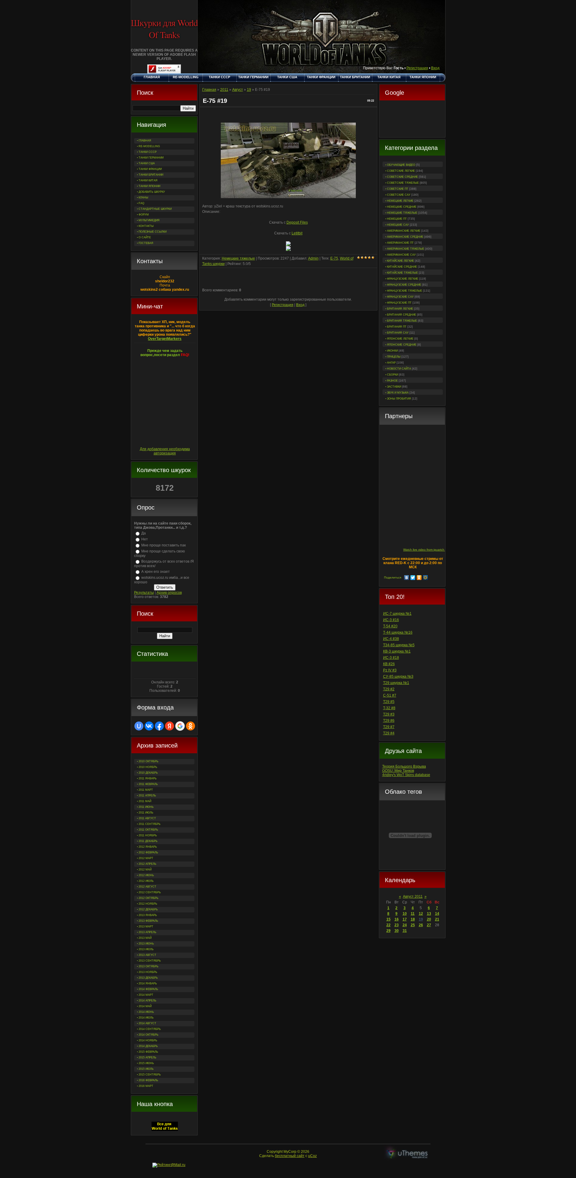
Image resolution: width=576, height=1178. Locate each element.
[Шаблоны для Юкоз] (407, 1153)
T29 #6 (388, 720)
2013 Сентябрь (150, 960)
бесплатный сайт (289, 1156)
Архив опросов (169, 592)
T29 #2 (388, 689)
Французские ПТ (399, 302)
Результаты (144, 592)
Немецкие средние (401, 206)
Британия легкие (400, 308)
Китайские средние (402, 266)
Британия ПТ (396, 326)
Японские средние (401, 344)
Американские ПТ (400, 242)
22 (388, 925)
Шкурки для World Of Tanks (164, 28)
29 (388, 931)
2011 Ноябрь (148, 835)
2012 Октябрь (148, 898)
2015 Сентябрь (150, 1074)
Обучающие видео (401, 164)
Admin (313, 258)
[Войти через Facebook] (159, 725)
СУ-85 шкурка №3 (398, 676)
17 (405, 919)
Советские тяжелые (403, 182)
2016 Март (146, 1085)
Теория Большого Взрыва (404, 766)
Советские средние (402, 176)
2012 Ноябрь (148, 903)
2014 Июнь (146, 1011)
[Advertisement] (412, 119)
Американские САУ (401, 254)
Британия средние (401, 314)
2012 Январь (148, 846)
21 (437, 919)
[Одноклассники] (419, 578)
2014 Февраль (148, 989)
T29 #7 (388, 727)
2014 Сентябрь (150, 1029)
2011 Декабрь (148, 841)
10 (405, 914)
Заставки (394, 386)
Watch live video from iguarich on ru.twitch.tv (433, 549)
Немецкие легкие (400, 200)
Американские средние (405, 236)
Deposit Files (297, 222)
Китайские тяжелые (402, 272)
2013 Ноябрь (148, 972)
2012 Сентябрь (150, 892)
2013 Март (146, 926)
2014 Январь (148, 983)
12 (421, 914)
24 (405, 925)
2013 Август (147, 954)
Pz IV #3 (390, 670)
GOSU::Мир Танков (398, 771)
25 (413, 925)
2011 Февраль (148, 784)
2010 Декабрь (148, 772)
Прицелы (393, 356)
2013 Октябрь (148, 966)
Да (143, 533)
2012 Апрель (147, 863)
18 (413, 919)
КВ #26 (389, 664)
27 (429, 925)
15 (388, 919)
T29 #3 (388, 714)
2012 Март (146, 858)
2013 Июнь (146, 943)
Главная (209, 90)
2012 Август (147, 886)
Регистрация (417, 68)
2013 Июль (146, 949)
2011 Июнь (146, 806)
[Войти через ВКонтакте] (149, 725)
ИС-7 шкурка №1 (397, 613)
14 (437, 914)
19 (421, 919)
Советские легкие (401, 170)
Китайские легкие (400, 260)
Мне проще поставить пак (163, 545)
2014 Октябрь (148, 1034)
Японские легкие (400, 338)
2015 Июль (146, 1068)
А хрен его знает (155, 572)
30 (396, 931)
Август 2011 (413, 896)
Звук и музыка (398, 392)
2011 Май (145, 801)
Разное (392, 380)
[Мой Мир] (425, 578)
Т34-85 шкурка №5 (399, 645)
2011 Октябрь (148, 829)
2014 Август (147, 1023)
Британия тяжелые (402, 320)
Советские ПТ (397, 188)
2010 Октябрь (148, 761)
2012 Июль (146, 880)
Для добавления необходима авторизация (165, 451)
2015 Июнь (146, 1063)
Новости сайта (399, 368)
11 (413, 914)
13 (429, 914)
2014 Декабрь (148, 1046)
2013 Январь (148, 915)
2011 (224, 90)
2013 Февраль (148, 920)
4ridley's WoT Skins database (406, 775)
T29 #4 (388, 733)
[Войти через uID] (138, 725)
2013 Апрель (147, 932)
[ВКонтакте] (407, 578)
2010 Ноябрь (148, 767)
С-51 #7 (389, 695)
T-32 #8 (389, 708)
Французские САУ (400, 296)
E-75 (334, 258)
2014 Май (145, 1006)
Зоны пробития (399, 398)
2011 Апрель (147, 795)
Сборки (392, 374)
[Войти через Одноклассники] (190, 725)
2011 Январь (148, 778)
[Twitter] (413, 578)
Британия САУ (398, 332)
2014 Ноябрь (148, 1040)
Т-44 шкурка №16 (397, 632)
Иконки (392, 350)
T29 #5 (388, 702)
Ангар (391, 362)
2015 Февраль (148, 1051)
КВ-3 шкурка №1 (397, 651)
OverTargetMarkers (165, 339)
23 (396, 925)
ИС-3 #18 (391, 658)
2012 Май (145, 869)
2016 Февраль (148, 1080)
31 (405, 931)
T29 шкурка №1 (396, 683)
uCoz (312, 1156)
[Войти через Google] (180, 726)
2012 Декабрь (148, 909)
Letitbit (297, 233)
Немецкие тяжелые (402, 212)
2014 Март (146, 994)
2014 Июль (146, 1017)
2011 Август (147, 818)
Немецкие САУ (398, 224)
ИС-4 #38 (391, 639)
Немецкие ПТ (397, 218)
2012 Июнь (146, 875)
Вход (435, 68)
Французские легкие (402, 278)
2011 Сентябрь (149, 824)
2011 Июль (146, 812)
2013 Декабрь (148, 977)
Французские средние (404, 284)
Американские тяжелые (405, 248)
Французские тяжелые (404, 290)
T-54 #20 (390, 626)
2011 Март (146, 789)
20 (429, 919)
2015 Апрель (147, 1057)
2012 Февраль (148, 852)
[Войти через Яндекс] (169, 725)
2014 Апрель (147, 1000)
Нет (144, 539)
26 (421, 925)
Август (237, 90)
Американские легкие (403, 230)
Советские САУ (398, 194)
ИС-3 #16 (391, 620)
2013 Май (145, 937)
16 (396, 919)
